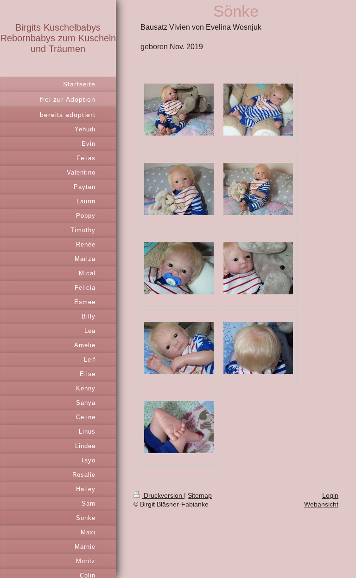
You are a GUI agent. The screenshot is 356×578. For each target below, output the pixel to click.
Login (330, 495)
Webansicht (321, 504)
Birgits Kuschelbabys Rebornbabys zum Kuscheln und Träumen (58, 38)
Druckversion (163, 495)
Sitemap (200, 495)
